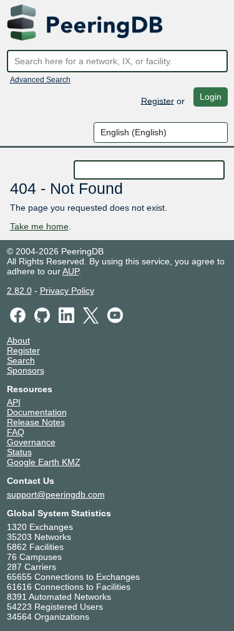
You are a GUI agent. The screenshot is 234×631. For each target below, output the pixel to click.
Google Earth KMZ (43, 462)
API (14, 402)
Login (211, 97)
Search (21, 360)
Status (19, 452)
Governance (31, 442)
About (18, 340)
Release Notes (36, 422)
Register (157, 100)
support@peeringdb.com (56, 494)
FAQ (15, 432)
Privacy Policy (67, 291)
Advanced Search (40, 79)
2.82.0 (19, 291)
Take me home (39, 226)
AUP (70, 271)
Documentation (37, 412)
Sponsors (25, 370)
